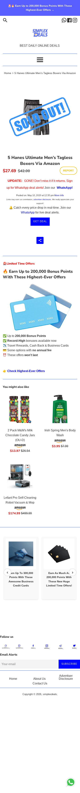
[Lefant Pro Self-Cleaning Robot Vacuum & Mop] (20, 476)
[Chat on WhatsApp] (70, 783)
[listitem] (21, 568)
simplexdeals (50, 694)
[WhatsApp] (64, 20)
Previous (7, 572)
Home (13, 678)
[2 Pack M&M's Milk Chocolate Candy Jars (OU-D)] (20, 409)
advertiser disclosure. (42, 199)
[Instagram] (75, 20)
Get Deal (40, 221)
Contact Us (40, 683)
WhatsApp (28, 212)
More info (59, 195)
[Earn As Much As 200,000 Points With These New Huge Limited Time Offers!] (59, 553)
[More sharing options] (40, 240)
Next (72, 572)
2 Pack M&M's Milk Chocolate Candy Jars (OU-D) (20, 435)
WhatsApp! (65, 187)
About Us (39, 678)
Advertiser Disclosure (66, 677)
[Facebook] (70, 20)
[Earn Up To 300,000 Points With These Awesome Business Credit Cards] (21, 553)
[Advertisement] (40, 623)
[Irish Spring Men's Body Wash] (60, 409)
